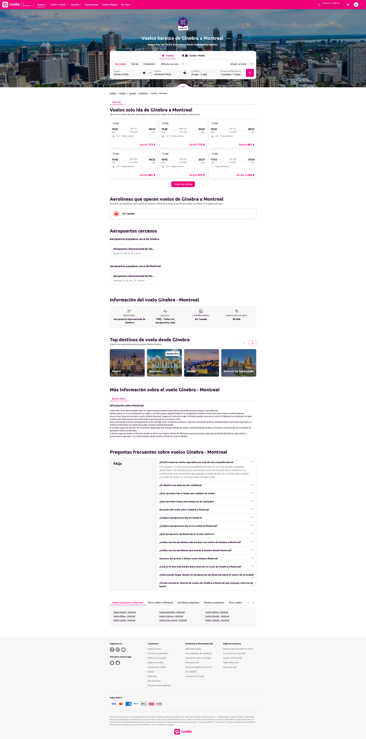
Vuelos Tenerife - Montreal (217, 620)
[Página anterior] (244, 343)
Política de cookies (156, 662)
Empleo (151, 672)
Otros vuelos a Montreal (160, 602)
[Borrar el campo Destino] (185, 73)
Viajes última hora (231, 662)
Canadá (132, 93)
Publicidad (152, 676)
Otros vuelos (235, 602)
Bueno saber (118, 398)
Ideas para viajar (230, 667)
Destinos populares (214, 602)
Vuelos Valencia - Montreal (171, 616)
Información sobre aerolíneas (198, 658)
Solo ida (134, 64)
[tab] (167, 55)
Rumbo (113, 93)
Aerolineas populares (188, 602)
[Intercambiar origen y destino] (150, 73)
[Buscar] (250, 73)
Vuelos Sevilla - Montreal (124, 620)
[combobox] (130, 73)
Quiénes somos (154, 649)
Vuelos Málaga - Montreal (216, 612)
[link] (133, 133)
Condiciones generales (158, 653)
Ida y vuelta (120, 64)
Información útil (192, 662)
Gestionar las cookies (157, 667)
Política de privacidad (157, 658)
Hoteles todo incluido (232, 658)
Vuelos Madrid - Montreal (124, 612)
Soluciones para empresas (159, 685)
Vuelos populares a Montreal (127, 602)
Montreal (143, 93)
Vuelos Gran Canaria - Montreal (173, 620)
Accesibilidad (191, 672)
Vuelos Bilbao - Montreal (124, 616)
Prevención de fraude (194, 676)
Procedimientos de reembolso (198, 653)
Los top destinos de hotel (234, 653)
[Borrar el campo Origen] (144, 73)
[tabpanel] (183, 146)
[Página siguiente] (252, 343)
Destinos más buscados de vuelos (238, 649)
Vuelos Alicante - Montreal (217, 616)
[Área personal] (358, 4)
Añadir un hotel (238, 64)
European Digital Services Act (198, 667)
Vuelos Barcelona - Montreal (172, 612)
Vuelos (122, 93)
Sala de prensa (154, 681)
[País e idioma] (348, 4)
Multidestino (149, 64)
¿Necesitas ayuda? (193, 649)
